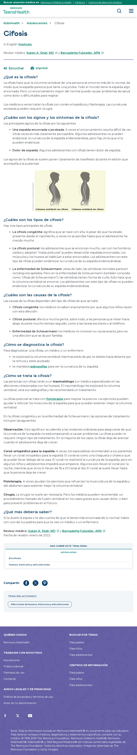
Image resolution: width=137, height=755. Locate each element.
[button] (14, 68)
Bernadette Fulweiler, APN (82, 53)
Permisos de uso (14, 672)
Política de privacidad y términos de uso (28, 696)
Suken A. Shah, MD (42, 53)
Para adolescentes (80, 654)
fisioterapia (54, 399)
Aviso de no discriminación (20, 703)
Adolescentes (37, 23)
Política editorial (13, 666)
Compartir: (12, 583)
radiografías (38, 366)
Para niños (75, 648)
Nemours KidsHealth (17, 642)
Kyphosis (25, 44)
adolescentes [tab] (69, 552)
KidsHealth (12, 23)
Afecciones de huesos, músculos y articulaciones (40, 604)
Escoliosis (15, 558)
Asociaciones (12, 660)
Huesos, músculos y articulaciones (29, 564)
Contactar (10, 678)
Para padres (76, 642)
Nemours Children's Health (56, 2)
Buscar (119, 11)
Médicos (80, 2)
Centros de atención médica (105, 2)
